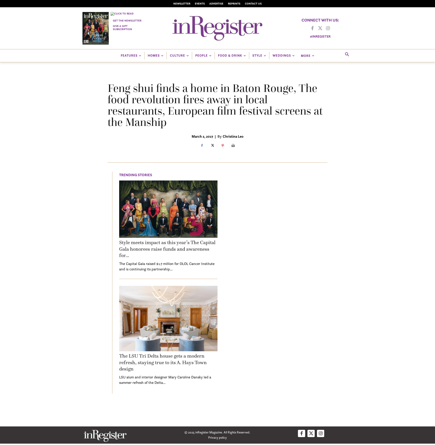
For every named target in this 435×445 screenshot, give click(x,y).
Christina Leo (233, 136)
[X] (212, 145)
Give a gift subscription (122, 27)
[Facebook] (312, 28)
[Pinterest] (222, 145)
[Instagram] (328, 28)
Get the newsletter (127, 20)
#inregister (320, 36)
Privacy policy (217, 437)
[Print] (233, 145)
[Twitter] (320, 28)
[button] (347, 54)
